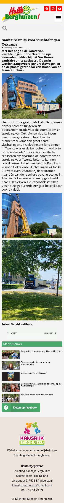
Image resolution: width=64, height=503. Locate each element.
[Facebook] (46, 8)
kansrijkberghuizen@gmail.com (32, 485)
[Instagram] (53, 8)
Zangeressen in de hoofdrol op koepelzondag (35, 363)
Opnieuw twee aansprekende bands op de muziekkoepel (41, 384)
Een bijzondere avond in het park (37, 394)
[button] (58, 18)
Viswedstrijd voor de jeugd (34, 373)
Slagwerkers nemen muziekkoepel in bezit (41, 351)
